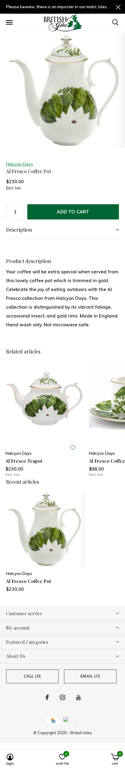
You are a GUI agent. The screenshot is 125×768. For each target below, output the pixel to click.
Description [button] (19, 229)
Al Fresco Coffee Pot (28, 581)
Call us (32, 676)
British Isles (81, 732)
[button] (9, 22)
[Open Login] (73, 447)
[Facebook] (47, 697)
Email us (90, 676)
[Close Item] (118, 7)
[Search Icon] (115, 22)
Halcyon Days (19, 164)
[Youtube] (78, 697)
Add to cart (73, 212)
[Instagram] (62, 697)
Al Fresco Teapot (23, 461)
